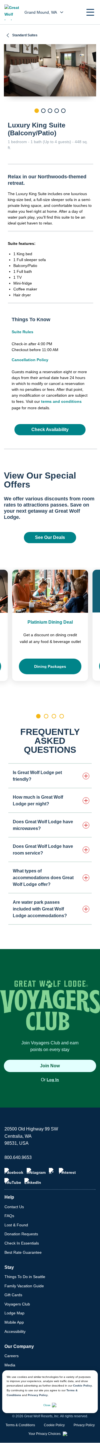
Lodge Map (14, 1313)
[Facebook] (13, 1171)
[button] (90, 12)
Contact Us (14, 1207)
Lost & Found (16, 1225)
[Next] (92, 120)
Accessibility (15, 1331)
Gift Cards (13, 1295)
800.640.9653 (18, 1157)
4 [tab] (56, 110)
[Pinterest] (67, 1171)
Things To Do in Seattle (24, 1276)
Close (47, 1405)
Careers (11, 1356)
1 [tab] (36, 110)
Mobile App (14, 1322)
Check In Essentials (21, 1243)
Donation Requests (21, 1234)
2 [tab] (43, 110)
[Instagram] (36, 1171)
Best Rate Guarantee (23, 1252)
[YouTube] (12, 1181)
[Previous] (8, 120)
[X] (52, 1171)
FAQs (9, 1215)
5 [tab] (63, 110)
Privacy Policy (38, 1395)
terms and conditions (61, 401)
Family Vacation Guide (24, 1286)
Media (9, 1365)
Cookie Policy (82, 1385)
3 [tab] (50, 110)
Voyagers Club (17, 1304)
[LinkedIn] (32, 1181)
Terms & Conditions (20, 1425)
